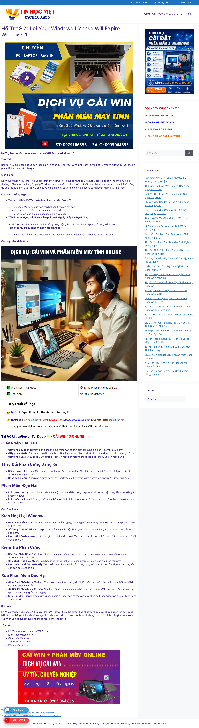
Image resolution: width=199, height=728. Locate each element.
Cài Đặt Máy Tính (161, 3)
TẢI (189, 14)
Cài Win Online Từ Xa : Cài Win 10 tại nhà (163, 14)
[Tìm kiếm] (189, 153)
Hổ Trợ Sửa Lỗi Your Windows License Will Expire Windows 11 (32, 715)
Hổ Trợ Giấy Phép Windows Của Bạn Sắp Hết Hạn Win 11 (30, 713)
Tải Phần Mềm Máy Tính (138, 3)
